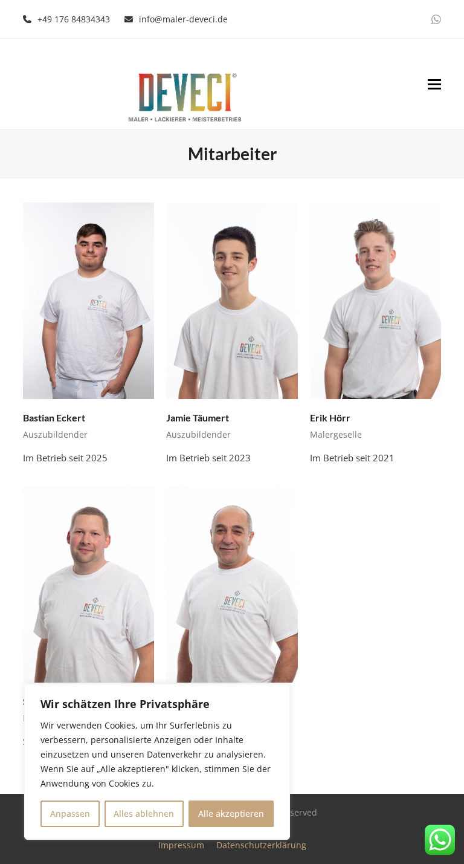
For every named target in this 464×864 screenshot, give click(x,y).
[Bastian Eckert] (88, 300)
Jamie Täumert (197, 417)
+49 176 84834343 (73, 19)
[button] (434, 84)
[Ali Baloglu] (231, 583)
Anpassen (70, 813)
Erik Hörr (330, 417)
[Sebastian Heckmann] (88, 583)
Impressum (181, 845)
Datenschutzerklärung (261, 845)
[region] (157, 762)
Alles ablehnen (144, 813)
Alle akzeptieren (231, 813)
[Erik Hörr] (375, 300)
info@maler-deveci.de (183, 19)
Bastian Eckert (54, 417)
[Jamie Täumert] (231, 300)
